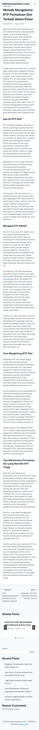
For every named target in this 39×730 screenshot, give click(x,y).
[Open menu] (35, 3)
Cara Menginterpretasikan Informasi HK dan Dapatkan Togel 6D (10, 595)
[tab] (15, 638)
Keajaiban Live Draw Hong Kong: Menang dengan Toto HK (29, 594)
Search (5, 649)
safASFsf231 (9, 24)
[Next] (33, 627)
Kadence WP (23, 724)
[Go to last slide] (5, 627)
